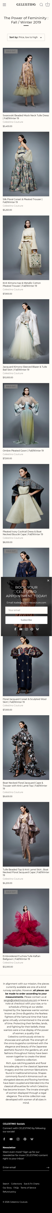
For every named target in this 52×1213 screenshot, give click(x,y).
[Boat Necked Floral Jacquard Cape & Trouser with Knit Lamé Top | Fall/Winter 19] (26, 747)
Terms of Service (28, 1188)
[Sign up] (47, 1167)
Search (6, 1184)
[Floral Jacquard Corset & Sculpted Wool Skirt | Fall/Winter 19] (26, 664)
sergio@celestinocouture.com (20, 1000)
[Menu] (4, 5)
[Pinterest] (32, 629)
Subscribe (26, 620)
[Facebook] (15, 629)
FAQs (16, 1188)
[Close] (48, 580)
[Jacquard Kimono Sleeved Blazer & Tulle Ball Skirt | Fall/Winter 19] (26, 331)
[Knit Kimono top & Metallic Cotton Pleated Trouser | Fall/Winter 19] (26, 248)
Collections (16, 1184)
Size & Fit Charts (31, 1184)
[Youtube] (20, 629)
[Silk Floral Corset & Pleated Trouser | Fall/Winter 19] (26, 164)
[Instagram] (26, 629)
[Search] (41, 5)
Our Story (7, 1188)
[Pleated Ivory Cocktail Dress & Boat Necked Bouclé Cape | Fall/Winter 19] (26, 496)
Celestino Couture (18, 1202)
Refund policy (9, 1192)
